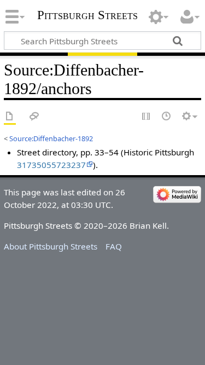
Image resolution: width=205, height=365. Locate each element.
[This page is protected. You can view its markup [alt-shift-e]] (146, 117)
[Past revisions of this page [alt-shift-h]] (167, 117)
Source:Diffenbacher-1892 (51, 138)
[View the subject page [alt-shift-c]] (10, 117)
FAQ (114, 246)
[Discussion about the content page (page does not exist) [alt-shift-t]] (34, 117)
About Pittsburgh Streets (50, 246)
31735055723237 (51, 164)
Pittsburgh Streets (87, 15)
